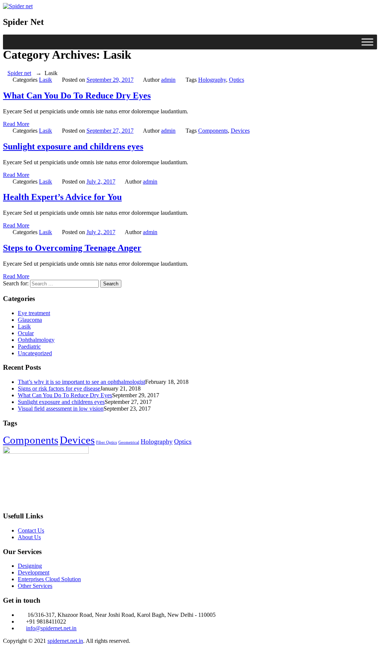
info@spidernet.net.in (51, 628)
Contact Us (31, 530)
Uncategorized (35, 353)
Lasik (45, 80)
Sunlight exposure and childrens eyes (73, 146)
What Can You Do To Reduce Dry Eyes (77, 95)
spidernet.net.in (65, 641)
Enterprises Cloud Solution (49, 579)
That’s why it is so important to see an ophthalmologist (81, 382)
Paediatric (29, 346)
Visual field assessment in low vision (61, 408)
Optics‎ (236, 80)
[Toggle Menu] (367, 41)
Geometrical (128, 442)
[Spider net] (18, 6)
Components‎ (213, 130)
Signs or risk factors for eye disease (59, 388)
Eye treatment (34, 313)
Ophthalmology (36, 340)
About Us (29, 537)
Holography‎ (212, 80)
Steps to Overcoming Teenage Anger (72, 248)
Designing (30, 566)
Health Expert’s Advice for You (62, 197)
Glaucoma (30, 320)
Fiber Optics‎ (106, 442)
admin (168, 80)
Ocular (26, 333)
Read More (16, 124)
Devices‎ (240, 130)
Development (33, 572)
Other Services (35, 586)
